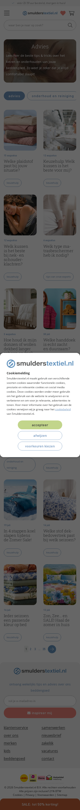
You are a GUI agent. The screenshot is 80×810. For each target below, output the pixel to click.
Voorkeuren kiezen (40, 446)
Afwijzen (40, 435)
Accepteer (40, 425)
